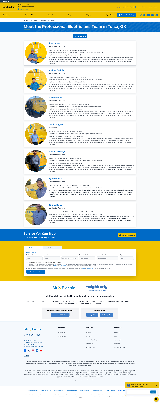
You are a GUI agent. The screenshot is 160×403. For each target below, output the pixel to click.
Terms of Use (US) (33, 390)
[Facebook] (25, 350)
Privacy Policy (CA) (72, 390)
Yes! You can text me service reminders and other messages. (45, 262)
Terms (55, 265)
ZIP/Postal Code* (124, 255)
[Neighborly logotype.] (96, 288)
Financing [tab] (129, 7)
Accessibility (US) (85, 390)
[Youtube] (41, 350)
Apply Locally (90, 347)
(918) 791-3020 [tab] (148, 14)
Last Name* (47, 255)
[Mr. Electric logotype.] (64, 288)
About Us (89, 336)
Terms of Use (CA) (46, 390)
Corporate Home (119, 347)
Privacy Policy (62, 265)
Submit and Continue (36, 272)
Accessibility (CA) (97, 390)
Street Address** (101, 255)
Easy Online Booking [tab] (127, 15)
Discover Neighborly (59, 315)
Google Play (108, 315)
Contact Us (89, 343)
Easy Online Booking (128, 235)
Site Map (117, 343)
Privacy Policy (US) (59, 390)
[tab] (50, 15)
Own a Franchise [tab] (152, 7)
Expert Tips (118, 332)
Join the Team (81, 36)
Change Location (24, 9)
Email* (63, 255)
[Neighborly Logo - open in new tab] (5, 1)
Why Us (88, 332)
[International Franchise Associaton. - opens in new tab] (27, 356)
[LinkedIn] (37, 350)
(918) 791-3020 (33, 335)
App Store (93, 315)
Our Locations (118, 340)
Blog (115, 336)
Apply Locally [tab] (120, 7)
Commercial (53, 247)
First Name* (29, 255)
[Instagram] (33, 350)
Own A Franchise (91, 340)
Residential (34, 247)
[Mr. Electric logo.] (8, 7)
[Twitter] (29, 350)
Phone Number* (83, 255)
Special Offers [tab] (141, 7)
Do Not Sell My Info (110, 390)
